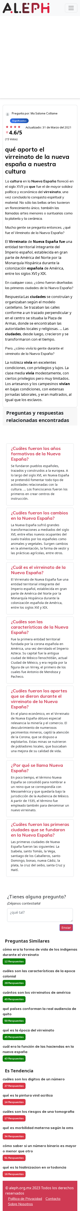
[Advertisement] (40, 58)
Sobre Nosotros (20, 1204)
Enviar (66, 927)
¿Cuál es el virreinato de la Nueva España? (38, 569)
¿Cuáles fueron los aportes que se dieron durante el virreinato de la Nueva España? (39, 698)
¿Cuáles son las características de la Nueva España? (39, 627)
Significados (19, 120)
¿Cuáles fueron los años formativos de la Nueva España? (36, 454)
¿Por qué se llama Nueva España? (37, 767)
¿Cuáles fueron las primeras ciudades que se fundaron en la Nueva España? (40, 829)
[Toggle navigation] (71, 8)
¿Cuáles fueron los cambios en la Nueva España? (39, 515)
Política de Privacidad (25, 1198)
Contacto (53, 1198)
